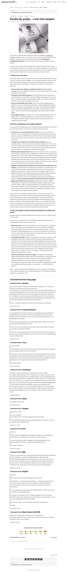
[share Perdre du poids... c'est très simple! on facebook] (33, 559)
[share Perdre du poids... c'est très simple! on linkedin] (28, 559)
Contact (38, 569)
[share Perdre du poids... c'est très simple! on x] (26, 559)
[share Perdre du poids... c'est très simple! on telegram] (39, 559)
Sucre (32, 16)
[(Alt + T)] (16, 2)
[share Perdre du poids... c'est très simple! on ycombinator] (41, 559)
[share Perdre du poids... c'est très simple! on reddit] (31, 559)
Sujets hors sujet (18, 7)
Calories (20, 16)
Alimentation (13, 16)
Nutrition (26, 7)
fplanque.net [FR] (8, 2)
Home (11, 7)
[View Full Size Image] (33, 38)
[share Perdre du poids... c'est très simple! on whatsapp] (36, 559)
